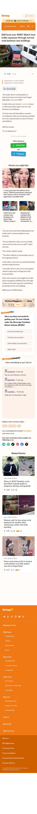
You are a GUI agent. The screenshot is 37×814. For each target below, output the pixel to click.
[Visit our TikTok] (12, 444)
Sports (7, 650)
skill (19, 426)
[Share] (32, 74)
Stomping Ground (10, 701)
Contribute (31, 16)
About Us (5, 738)
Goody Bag (8, 690)
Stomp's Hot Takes (11, 705)
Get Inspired (9, 681)
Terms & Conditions (8, 753)
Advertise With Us (8, 763)
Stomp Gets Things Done (13, 685)
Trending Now (9, 636)
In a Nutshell (9, 670)
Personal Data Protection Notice (13, 758)
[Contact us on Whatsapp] (8, 444)
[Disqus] (18, 392)
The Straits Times (8, 748)
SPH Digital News (8, 743)
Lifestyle (8, 641)
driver (5, 426)
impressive (12, 426)
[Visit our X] (26, 444)
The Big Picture (10, 661)
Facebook (25, 104)
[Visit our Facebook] (22, 444)
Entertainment (9, 645)
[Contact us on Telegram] (3, 444)
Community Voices (11, 665)
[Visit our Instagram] (17, 444)
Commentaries (10, 710)
